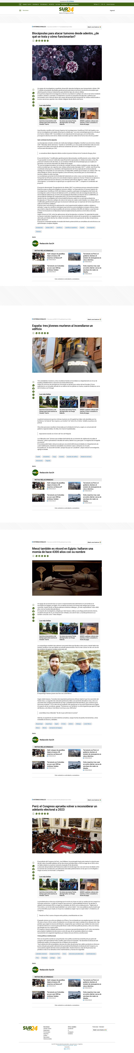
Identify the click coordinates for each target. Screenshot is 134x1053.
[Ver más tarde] (33, 40)
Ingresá (112, 10)
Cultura (57, 4)
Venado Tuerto (27, 4)
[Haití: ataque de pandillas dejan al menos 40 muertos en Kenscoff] (38, 257)
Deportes (51, 4)
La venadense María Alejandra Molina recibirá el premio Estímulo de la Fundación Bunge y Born (68, 153)
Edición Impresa (110, 4)
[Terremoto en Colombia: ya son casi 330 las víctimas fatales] (38, 269)
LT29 (102, 4)
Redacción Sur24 (47, 243)
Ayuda (75, 1045)
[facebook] (39, 41)
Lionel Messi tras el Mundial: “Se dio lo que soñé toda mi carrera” (58, 713)
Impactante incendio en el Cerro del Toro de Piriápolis (55, 434)
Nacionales (64, 4)
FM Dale (96, 4)
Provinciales (44, 4)
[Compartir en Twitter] (42, 41)
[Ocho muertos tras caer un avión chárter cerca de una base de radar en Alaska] (74, 269)
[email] (45, 41)
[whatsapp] (36, 41)
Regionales (36, 4)
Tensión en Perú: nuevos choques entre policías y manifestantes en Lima (61, 915)
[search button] (20, 4)
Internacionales (74, 4)
